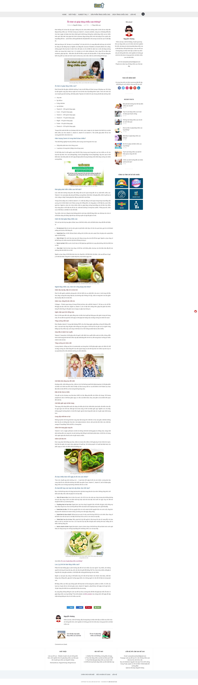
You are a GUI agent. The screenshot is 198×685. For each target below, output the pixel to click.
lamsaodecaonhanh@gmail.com (131, 61)
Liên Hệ (133, 14)
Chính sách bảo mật (88, 674)
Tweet (71, 607)
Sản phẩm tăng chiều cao (100, 14)
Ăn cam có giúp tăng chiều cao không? (71, 561)
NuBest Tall (82, 14)
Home (64, 14)
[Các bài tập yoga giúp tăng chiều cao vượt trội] (61, 634)
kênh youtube (88, 594)
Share (80, 607)
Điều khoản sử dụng (103, 674)
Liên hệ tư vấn (138, 660)
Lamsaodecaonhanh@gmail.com (137, 656)
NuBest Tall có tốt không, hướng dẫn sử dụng (99, 656)
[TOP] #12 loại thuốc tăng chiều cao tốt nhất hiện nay (99, 662)
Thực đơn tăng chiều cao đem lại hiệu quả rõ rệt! (99, 658)
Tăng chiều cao (96, 25)
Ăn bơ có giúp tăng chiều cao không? (95, 634)
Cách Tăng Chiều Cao (120, 14)
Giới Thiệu (72, 14)
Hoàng (130, 41)
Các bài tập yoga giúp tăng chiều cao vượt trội (74, 634)
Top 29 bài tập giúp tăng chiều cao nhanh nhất (99, 660)
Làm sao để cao (130, 658)
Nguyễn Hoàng (77, 25)
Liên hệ (114, 674)
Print (98, 607)
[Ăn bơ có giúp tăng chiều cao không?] (106, 634)
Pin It (89, 607)
